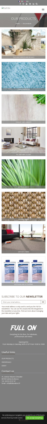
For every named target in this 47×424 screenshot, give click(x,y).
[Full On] (5, 7)
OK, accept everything (34, 418)
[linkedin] (33, 4)
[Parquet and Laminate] (23, 109)
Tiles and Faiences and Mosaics (23, 57)
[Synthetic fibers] (23, 238)
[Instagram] (23, 4)
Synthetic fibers (23, 252)
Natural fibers (23, 219)
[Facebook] (20, 4)
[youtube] (26, 4)
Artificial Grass (23, 187)
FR (22, 1)
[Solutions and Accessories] (23, 271)
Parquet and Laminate (23, 122)
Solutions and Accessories (23, 284)
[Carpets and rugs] (23, 76)
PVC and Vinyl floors (23, 155)
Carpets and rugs (23, 90)
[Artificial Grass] (23, 174)
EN (27, 1)
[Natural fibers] (23, 206)
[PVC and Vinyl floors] (23, 141)
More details (23, 421)
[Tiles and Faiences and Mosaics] (23, 44)
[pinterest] (30, 4)
